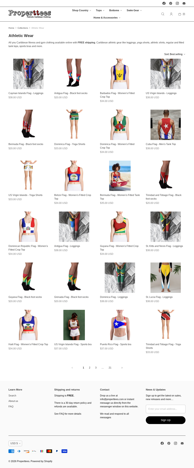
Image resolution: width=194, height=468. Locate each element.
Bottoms (114, 10)
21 (110, 367)
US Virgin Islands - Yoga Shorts (25, 195)
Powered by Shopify (41, 461)
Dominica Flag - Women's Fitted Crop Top (117, 146)
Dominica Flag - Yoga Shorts (69, 144)
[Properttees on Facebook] (164, 3)
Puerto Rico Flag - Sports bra (115, 344)
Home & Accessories (106, 17)
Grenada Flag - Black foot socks (71, 297)
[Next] (122, 367)
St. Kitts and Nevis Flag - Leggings (164, 246)
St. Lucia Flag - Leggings (159, 297)
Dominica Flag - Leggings (114, 297)
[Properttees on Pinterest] (170, 3)
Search (12, 395)
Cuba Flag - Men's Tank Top (161, 144)
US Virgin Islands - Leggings (161, 93)
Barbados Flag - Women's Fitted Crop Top (117, 95)
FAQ (10, 406)
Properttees (23, 461)
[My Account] (171, 14)
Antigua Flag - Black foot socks (70, 93)
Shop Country (80, 10)
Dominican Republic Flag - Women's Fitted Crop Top (28, 248)
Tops (99, 10)
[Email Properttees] (184, 3)
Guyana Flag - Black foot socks (25, 297)
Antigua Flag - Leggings (67, 246)
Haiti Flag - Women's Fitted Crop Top (28, 344)
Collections (23, 28)
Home (11, 28)
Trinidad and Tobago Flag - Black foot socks (163, 197)
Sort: (173, 54)
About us (13, 401)
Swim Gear (133, 10)
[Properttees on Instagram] (177, 3)
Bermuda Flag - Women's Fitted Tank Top (120, 197)
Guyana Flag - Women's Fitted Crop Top (119, 248)
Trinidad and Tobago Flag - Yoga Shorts (163, 346)
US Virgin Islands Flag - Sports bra (73, 344)
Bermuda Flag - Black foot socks (25, 144)
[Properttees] (29, 14)
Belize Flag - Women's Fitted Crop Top (72, 197)
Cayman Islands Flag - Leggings (25, 93)
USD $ (14, 443)
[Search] (163, 14)
